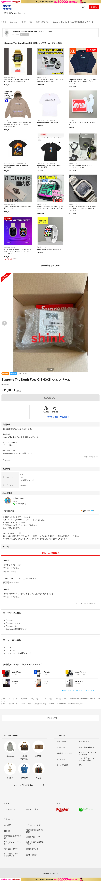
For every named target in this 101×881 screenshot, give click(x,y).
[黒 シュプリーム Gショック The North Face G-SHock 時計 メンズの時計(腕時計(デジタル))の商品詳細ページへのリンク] (50, 61)
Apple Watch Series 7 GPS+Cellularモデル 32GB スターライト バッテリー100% (18, 251)
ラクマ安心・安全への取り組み (56, 417)
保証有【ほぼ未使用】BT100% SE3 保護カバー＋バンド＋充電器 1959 (50, 208)
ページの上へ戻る (50, 718)
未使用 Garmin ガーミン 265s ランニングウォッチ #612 (82, 166)
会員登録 (94, 7)
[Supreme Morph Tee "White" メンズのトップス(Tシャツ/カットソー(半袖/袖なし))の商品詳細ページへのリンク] (50, 104)
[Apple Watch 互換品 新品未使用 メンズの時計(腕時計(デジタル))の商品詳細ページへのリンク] (50, 231)
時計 (31, 22)
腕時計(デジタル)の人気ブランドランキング (79, 690)
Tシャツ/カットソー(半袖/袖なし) (47, 120)
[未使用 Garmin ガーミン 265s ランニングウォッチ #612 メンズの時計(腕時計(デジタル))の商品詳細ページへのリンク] (83, 147)
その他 (71, 120)
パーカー (7, 120)
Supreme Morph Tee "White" (48, 122)
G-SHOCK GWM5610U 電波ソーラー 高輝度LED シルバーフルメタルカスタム (82, 208)
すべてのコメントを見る (85, 603)
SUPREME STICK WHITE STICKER (82, 123)
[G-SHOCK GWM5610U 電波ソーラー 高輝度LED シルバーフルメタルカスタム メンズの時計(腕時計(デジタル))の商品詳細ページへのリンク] (83, 188)
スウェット (73, 77)
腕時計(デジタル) (43, 22)
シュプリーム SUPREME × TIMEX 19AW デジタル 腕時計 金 (16, 80)
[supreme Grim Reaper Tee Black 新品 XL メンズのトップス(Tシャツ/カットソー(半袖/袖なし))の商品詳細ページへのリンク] (18, 147)
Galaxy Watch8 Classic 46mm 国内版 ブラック (17, 207)
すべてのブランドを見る (23, 785)
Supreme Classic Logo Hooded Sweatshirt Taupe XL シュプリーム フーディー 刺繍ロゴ (17, 124)
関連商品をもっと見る (50, 265)
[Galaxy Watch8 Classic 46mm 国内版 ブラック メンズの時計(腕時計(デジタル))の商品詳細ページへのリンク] (18, 188)
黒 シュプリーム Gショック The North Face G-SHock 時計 (50, 80)
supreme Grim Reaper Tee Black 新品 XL (16, 166)
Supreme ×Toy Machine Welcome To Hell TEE (49, 166)
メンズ (23, 22)
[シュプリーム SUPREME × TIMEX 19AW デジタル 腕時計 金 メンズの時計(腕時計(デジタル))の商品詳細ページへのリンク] (18, 61)
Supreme (13, 22)
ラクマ (3, 22)
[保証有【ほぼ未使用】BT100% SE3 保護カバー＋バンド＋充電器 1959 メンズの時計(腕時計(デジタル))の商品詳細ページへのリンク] (50, 188)
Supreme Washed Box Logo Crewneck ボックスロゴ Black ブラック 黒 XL (83, 81)
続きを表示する (89, 456)
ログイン (83, 7)
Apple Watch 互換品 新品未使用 (49, 249)
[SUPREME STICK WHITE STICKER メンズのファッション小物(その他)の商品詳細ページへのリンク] (83, 104)
